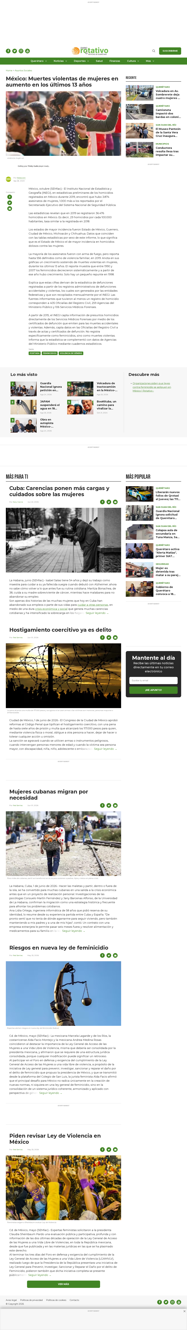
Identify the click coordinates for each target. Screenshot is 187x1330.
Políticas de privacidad (31, 1300)
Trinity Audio (33, 166)
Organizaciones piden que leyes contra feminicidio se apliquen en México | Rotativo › (152, 387)
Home (9, 70)
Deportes (80, 61)
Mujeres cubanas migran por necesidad (48, 794)
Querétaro (37, 61)
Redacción (21, 178)
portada (34, 353)
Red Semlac (18, 637)
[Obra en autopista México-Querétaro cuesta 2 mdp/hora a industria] (24, 425)
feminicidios (49, 353)
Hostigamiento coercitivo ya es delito (60, 630)
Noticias (59, 61)
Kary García (18, 502)
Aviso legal (11, 1300)
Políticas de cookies (56, 1300)
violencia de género (71, 353)
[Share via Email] (9, 208)
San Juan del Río (166, 125)
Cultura (131, 61)
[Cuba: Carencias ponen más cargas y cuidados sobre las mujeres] (63, 540)
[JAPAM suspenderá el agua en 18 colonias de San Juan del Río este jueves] (24, 406)
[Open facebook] (8, 51)
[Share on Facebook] (9, 197)
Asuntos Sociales (23, 70)
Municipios (162, 144)
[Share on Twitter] (9, 202)
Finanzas (115, 61)
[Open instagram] (21, 51)
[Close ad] (184, 1311)
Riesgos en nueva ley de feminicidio (58, 947)
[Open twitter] (14, 51)
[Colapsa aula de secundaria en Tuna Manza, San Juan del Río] (139, 531)
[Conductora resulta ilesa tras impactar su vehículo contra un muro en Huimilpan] (139, 149)
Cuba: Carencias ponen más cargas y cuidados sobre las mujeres (59, 491)
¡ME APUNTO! (153, 690)
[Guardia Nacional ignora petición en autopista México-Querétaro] (24, 388)
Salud (99, 61)
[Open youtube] (27, 51)
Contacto (74, 1300)
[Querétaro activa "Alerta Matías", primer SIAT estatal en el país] (139, 550)
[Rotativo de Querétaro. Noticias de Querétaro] (90, 51)
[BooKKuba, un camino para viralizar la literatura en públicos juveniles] (80, 406)
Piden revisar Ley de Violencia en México (55, 1139)
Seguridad (162, 564)
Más (148, 61)
